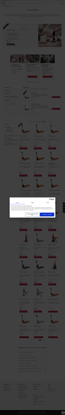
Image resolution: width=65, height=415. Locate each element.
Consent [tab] (17, 202)
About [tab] (48, 202)
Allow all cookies (47, 214)
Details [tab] (32, 202)
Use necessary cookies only (32, 214)
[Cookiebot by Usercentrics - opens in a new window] (49, 199)
